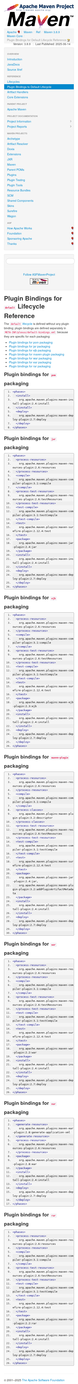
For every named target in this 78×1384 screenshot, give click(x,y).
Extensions (14, 154)
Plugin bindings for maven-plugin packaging (36, 354)
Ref (38, 32)
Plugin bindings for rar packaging (30, 366)
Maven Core (15, 36)
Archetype (13, 139)
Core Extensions (17, 97)
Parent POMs (15, 170)
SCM (10, 195)
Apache (12, 32)
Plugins (11, 175)
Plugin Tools (15, 185)
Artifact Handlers (17, 92)
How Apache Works (19, 228)
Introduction (14, 59)
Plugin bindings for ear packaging (30, 362)
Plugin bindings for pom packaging (31, 342)
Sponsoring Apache (19, 238)
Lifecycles (13, 82)
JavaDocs (13, 64)
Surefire (12, 211)
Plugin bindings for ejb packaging (30, 350)
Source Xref (14, 69)
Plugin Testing (16, 180)
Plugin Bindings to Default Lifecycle (29, 87)
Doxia (10, 149)
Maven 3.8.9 (52, 32)
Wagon (11, 216)
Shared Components (20, 201)
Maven (28, 32)
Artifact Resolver (17, 144)
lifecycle (21, 324)
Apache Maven (16, 109)
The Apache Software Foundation (43, 1380)
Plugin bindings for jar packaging (29, 346)
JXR (9, 159)
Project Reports (17, 126)
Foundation (14, 233)
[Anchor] (38, 315)
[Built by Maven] (39, 281)
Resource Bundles (18, 190)
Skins (10, 206)
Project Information (19, 121)
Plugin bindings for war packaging (30, 358)
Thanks (12, 244)
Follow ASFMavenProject (39, 274)
